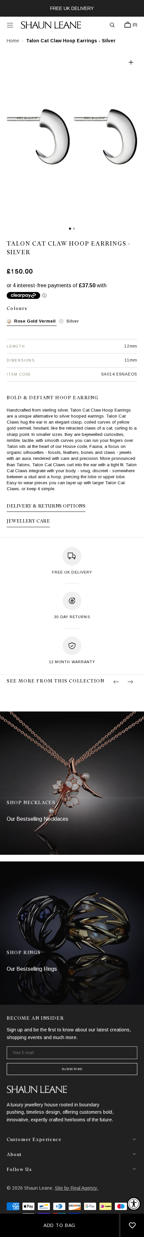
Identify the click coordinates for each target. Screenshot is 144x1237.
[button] (10, 25)
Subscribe (72, 1069)
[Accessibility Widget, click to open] (134, 1203)
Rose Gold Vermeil (35, 321)
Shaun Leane (38, 1188)
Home (13, 40)
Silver (72, 321)
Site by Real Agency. (76, 1188)
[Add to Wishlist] (132, 1225)
